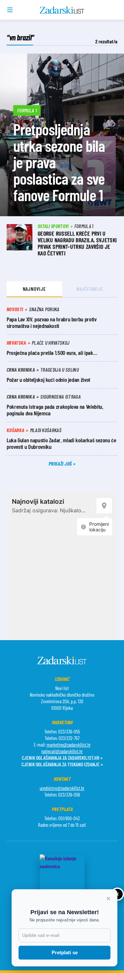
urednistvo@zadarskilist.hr (62, 788)
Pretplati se (65, 952)
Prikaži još (61, 463)
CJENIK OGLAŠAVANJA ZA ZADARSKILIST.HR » (62, 757)
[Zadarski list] (62, 10)
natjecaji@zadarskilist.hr (62, 751)
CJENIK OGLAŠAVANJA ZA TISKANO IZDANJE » (62, 764)
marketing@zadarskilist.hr (69, 745)
